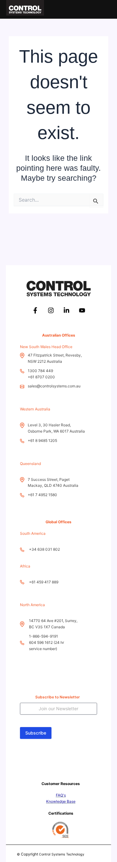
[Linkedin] (66, 310)
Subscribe (35, 732)
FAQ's (61, 795)
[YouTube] (82, 310)
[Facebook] (35, 310)
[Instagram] (51, 310)
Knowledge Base (61, 801)
